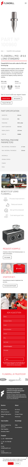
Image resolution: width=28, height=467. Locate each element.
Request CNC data (6, 102)
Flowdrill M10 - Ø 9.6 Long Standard (14, 51)
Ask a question (17, 98)
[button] (26, 3)
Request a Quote (6, 98)
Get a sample (7, 257)
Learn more (19, 460)
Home (2, 51)
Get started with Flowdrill (10, 285)
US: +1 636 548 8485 (7, 438)
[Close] (26, 458)
